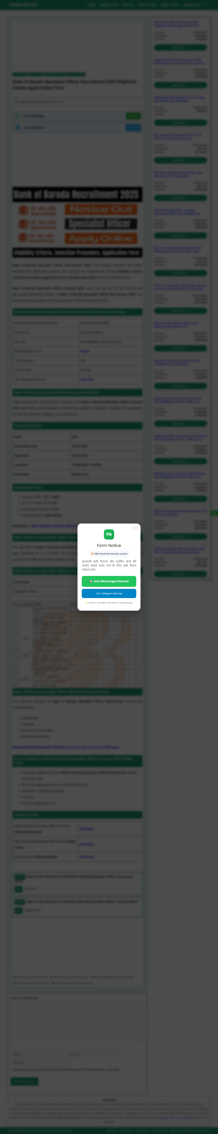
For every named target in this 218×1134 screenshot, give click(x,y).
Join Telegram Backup (109, 593)
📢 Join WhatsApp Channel (109, 581)
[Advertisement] (109, 1110)
